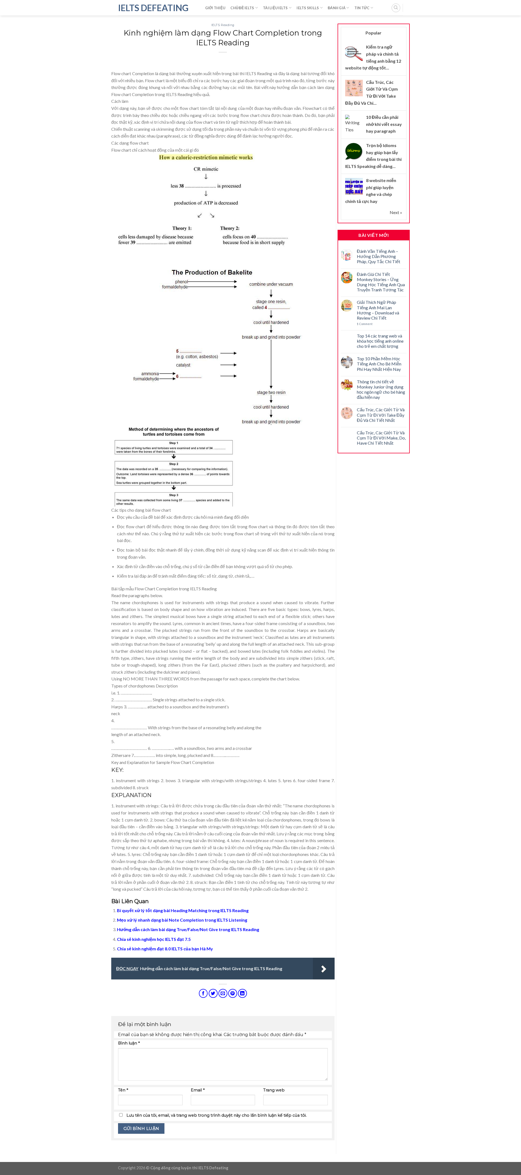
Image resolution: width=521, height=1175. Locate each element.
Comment (365, 324)
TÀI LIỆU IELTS (275, 8)
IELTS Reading (222, 25)
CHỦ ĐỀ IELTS (242, 8)
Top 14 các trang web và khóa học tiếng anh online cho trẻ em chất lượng (380, 341)
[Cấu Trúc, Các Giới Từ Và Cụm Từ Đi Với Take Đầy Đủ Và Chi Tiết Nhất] (354, 87)
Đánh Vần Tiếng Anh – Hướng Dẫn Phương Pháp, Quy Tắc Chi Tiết (378, 256)
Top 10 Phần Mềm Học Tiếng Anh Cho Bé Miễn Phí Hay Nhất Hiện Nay (379, 363)
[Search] (396, 8)
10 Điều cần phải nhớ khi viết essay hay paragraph (384, 123)
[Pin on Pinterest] (232, 993)
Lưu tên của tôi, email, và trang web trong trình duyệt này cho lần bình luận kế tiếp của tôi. (216, 1115)
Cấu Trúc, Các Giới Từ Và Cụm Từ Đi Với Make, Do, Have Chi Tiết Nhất (381, 437)
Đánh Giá (336, 8)
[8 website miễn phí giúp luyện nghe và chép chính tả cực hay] (354, 186)
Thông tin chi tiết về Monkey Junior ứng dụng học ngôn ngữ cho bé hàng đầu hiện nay (381, 389)
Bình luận (129, 1043)
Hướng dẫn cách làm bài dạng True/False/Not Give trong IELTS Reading (188, 929)
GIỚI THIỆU (215, 8)
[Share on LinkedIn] (242, 993)
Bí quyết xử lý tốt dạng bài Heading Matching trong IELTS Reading (183, 910)
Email (198, 1090)
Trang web (274, 1090)
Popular (374, 32)
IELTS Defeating (153, 8)
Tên (123, 1090)
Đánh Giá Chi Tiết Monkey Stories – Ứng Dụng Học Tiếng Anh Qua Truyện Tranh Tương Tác (381, 282)
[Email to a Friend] (222, 993)
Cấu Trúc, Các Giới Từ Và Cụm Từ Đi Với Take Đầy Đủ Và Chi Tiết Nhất (381, 414)
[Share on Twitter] (213, 993)
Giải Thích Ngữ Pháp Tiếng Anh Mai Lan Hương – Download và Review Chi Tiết (378, 310)
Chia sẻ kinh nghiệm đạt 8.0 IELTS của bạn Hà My (165, 948)
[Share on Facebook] (203, 993)
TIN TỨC (362, 8)
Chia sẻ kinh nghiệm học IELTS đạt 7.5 (154, 939)
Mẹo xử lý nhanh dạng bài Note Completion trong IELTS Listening (182, 919)
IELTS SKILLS (308, 8)
